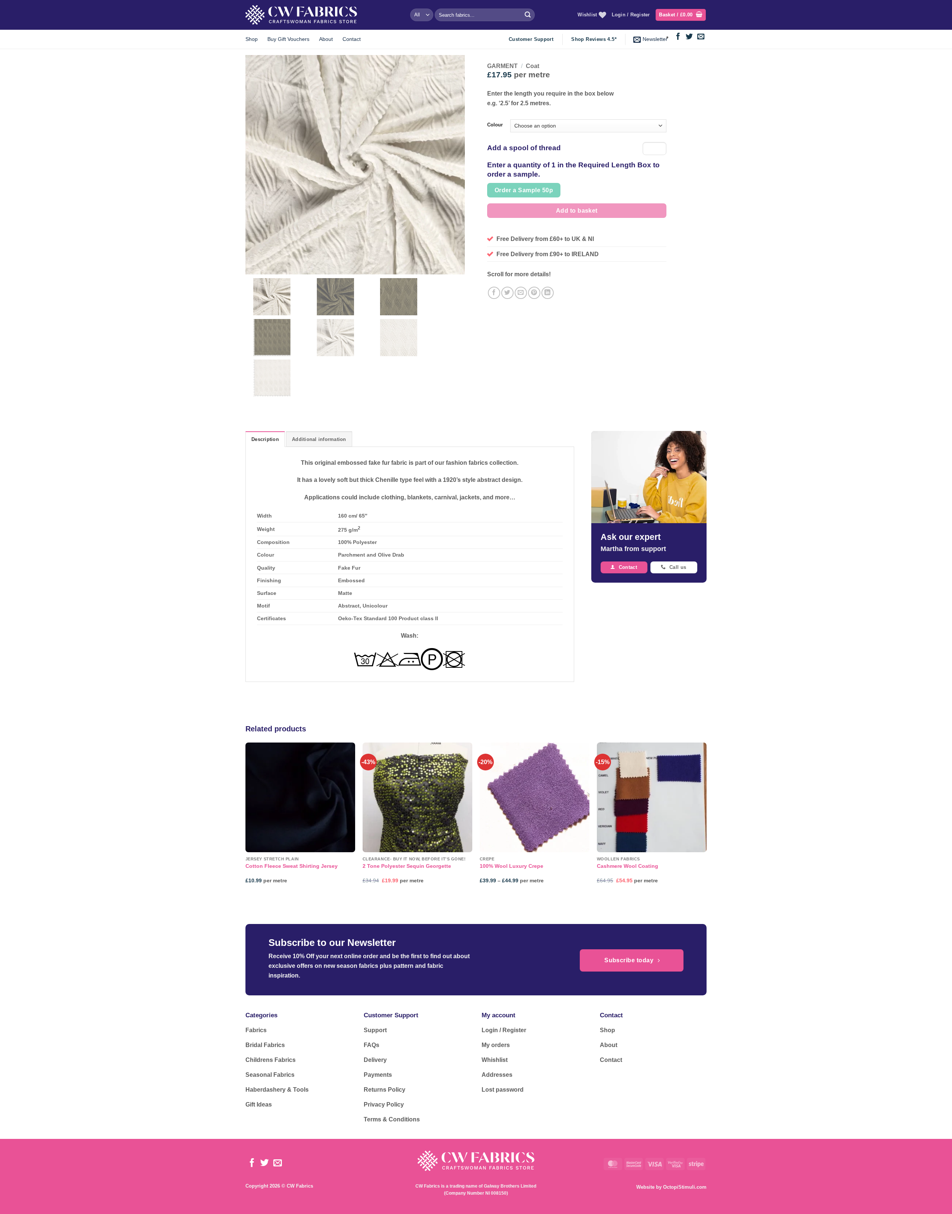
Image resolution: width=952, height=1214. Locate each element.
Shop (251, 39)
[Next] (706, 819)
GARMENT (502, 66)
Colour (495, 125)
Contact (351, 39)
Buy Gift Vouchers (288, 39)
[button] (681, 15)
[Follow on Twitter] (689, 37)
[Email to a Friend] (521, 293)
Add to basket (577, 210)
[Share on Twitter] (507, 293)
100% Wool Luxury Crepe (511, 866)
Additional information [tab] (319, 439)
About (326, 39)
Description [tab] (265, 439)
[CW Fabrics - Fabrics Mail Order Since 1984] (301, 14)
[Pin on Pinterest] (534, 293)
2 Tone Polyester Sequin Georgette (407, 866)
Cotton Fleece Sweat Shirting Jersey (291, 866)
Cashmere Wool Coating (627, 866)
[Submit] (527, 15)
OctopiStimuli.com (685, 1187)
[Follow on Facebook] (678, 37)
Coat (532, 66)
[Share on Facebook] (494, 293)
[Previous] (245, 819)
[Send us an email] (700, 37)
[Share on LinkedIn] (547, 293)
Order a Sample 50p (524, 190)
